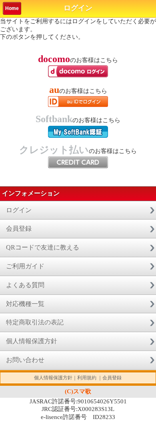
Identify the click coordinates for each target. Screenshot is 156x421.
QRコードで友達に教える (42, 247)
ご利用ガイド (25, 266)
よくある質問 (25, 285)
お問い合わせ (25, 360)
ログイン (19, 210)
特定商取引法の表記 (35, 322)
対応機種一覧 (25, 303)
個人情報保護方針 (31, 341)
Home (12, 8)
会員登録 (19, 228)
